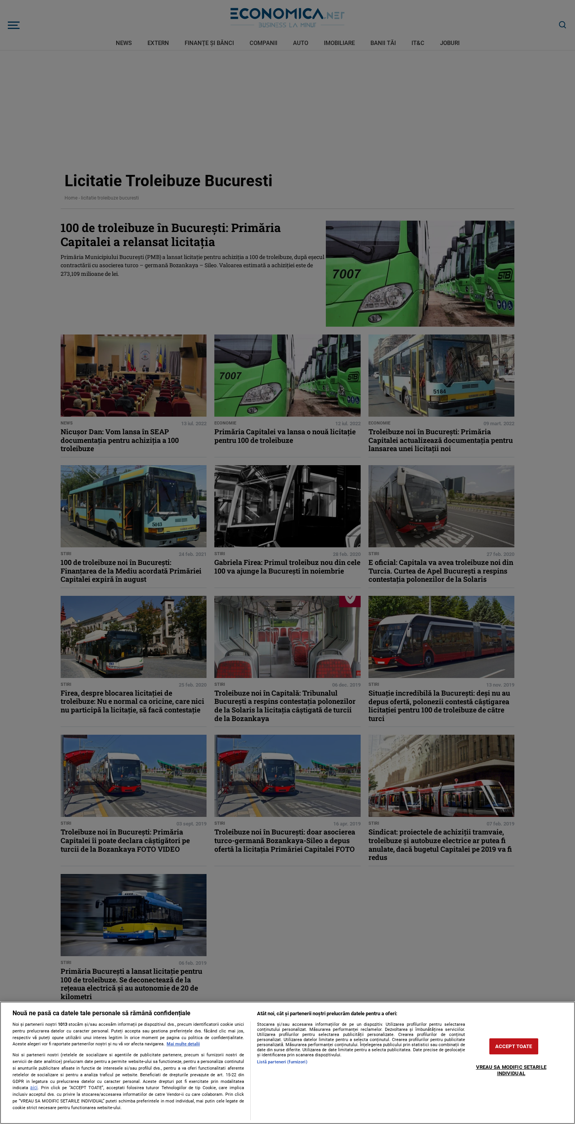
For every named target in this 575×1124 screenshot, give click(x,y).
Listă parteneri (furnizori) (282, 1062)
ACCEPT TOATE (513, 1046)
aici (34, 1087)
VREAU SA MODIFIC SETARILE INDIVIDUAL (511, 1070)
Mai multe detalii (183, 1044)
